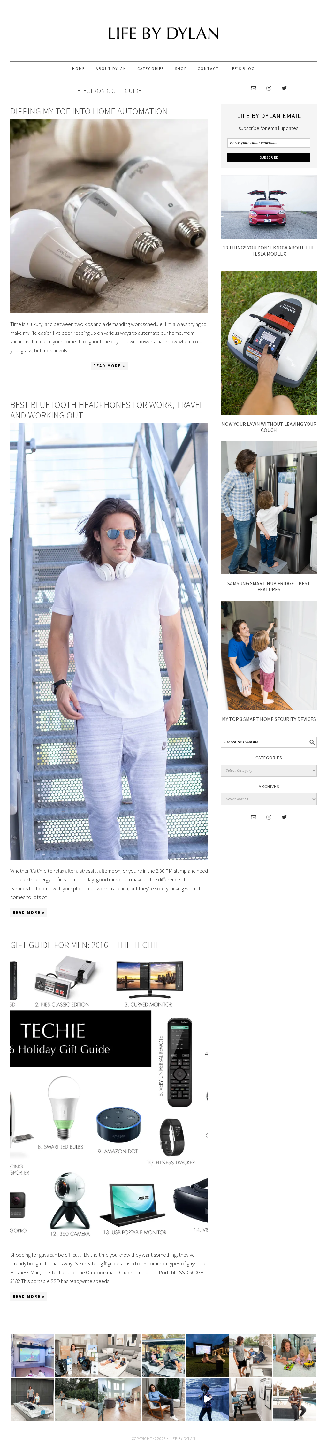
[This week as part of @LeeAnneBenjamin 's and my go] (294, 1355)
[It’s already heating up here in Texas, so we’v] (119, 1355)
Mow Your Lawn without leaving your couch (268, 427)
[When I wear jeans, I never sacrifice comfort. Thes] (294, 1399)
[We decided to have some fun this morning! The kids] (207, 1355)
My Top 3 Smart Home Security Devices (269, 719)
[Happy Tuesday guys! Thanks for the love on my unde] (163, 1399)
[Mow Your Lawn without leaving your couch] (269, 413)
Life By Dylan (163, 28)
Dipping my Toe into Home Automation (89, 111)
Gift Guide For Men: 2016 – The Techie (85, 945)
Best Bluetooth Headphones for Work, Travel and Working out (107, 410)
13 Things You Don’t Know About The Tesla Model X (269, 250)
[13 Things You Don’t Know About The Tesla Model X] (269, 236)
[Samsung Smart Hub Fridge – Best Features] (269, 572)
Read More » (108, 366)
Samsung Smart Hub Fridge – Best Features (268, 586)
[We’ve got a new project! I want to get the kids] (32, 1399)
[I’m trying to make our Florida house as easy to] (76, 1355)
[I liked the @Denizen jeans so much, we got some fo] (250, 1399)
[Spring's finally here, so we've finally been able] (76, 1399)
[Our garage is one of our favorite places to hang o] (32, 1355)
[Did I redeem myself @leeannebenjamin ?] (207, 1399)
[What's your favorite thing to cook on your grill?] (250, 1355)
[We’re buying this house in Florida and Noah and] (119, 1399)
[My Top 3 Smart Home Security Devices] (269, 708)
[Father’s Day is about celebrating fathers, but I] (163, 1355)
